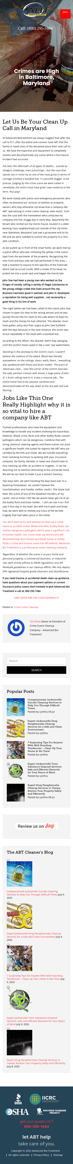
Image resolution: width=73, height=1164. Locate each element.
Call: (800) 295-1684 (35, 28)
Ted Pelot (35, 621)
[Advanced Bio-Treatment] (36, 15)
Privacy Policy (41, 1155)
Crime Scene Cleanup (26, 607)
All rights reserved (18, 1155)
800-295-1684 (36, 1126)
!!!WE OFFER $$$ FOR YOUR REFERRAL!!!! (36, 597)
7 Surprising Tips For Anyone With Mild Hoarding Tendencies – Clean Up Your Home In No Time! (45, 747)
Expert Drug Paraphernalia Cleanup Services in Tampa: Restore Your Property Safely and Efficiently (44, 789)
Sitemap (58, 1155)
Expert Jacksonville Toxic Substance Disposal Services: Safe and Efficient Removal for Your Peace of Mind (45, 768)
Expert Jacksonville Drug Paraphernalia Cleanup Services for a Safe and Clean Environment (45, 725)
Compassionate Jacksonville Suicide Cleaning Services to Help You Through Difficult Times (45, 704)
